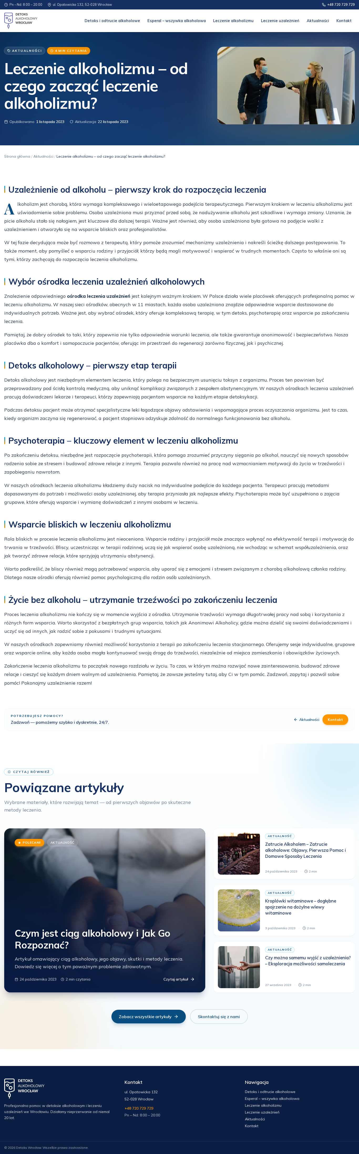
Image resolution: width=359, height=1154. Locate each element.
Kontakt (344, 20)
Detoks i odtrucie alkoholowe (112, 20)
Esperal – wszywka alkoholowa (176, 20)
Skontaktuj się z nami (219, 1016)
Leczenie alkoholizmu (233, 20)
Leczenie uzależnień (280, 20)
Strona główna (17, 156)
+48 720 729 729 (341, 4)
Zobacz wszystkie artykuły (145, 1016)
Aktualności (318, 20)
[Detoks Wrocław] (20, 21)
